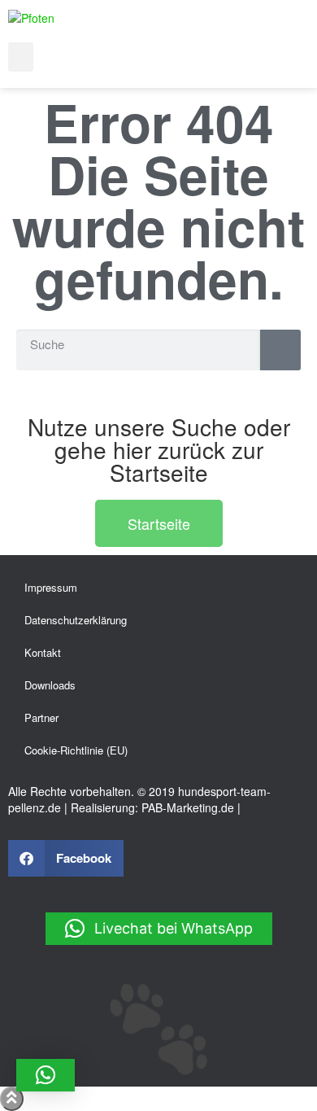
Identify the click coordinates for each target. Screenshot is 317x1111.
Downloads (50, 685)
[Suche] (280, 350)
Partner (41, 717)
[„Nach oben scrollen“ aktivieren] (12, 1099)
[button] (20, 57)
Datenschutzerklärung (75, 620)
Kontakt (42, 652)
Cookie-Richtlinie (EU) (76, 750)
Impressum (50, 587)
